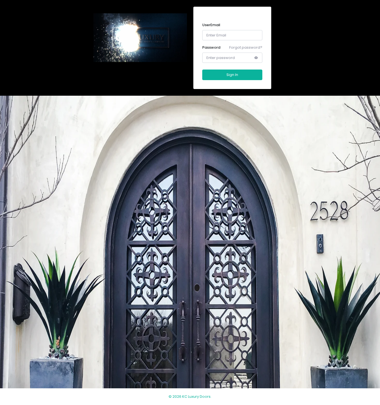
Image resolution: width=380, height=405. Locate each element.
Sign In (232, 74)
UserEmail (211, 25)
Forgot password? (245, 47)
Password (211, 47)
